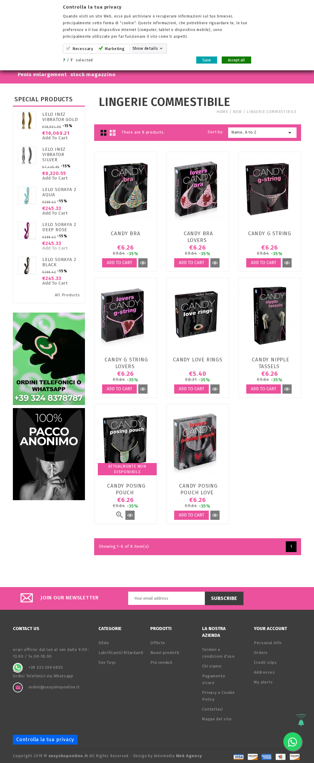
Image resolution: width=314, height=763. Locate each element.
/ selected (78, 60)
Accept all (236, 60)
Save (206, 60)
